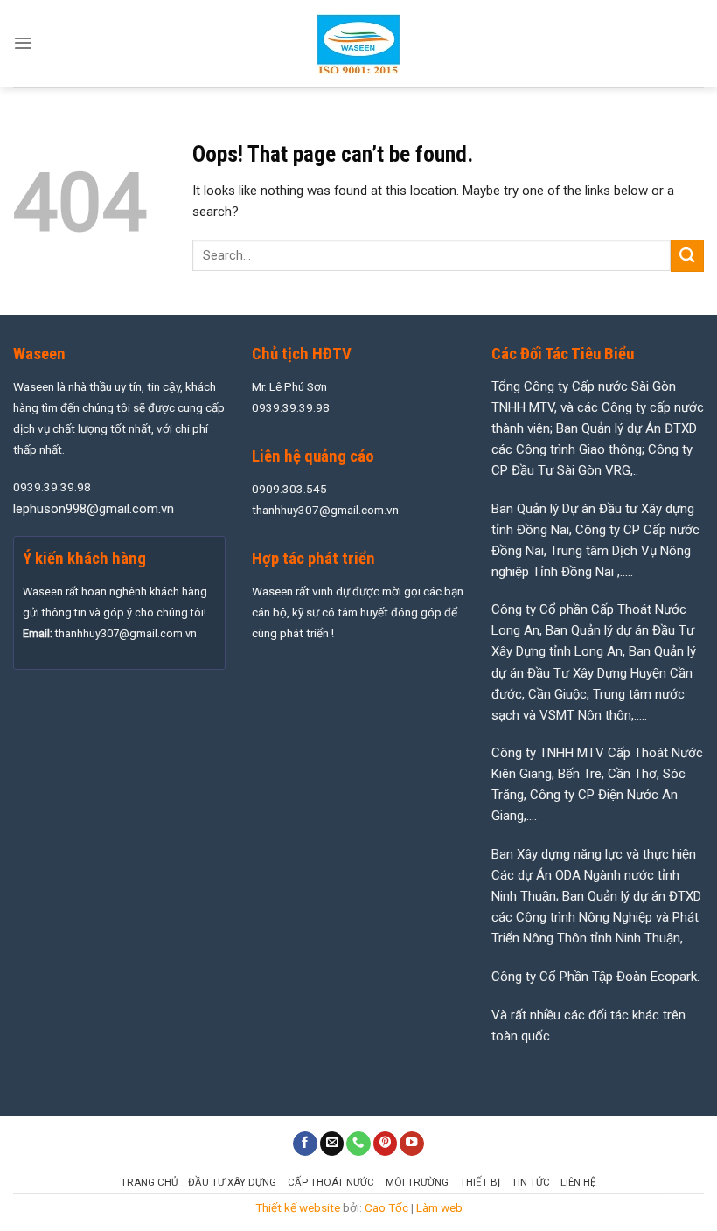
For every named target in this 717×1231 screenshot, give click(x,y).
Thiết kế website (297, 1207)
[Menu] (23, 43)
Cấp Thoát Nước (331, 1182)
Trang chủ (149, 1182)
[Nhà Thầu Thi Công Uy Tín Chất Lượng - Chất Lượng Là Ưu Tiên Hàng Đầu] (358, 44)
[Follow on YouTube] (412, 1144)
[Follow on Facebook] (305, 1144)
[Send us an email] (332, 1144)
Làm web (439, 1207)
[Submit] (687, 256)
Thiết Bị (480, 1182)
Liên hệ (578, 1182)
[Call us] (358, 1144)
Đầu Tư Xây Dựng (232, 1182)
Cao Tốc (386, 1207)
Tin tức (531, 1182)
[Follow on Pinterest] (385, 1144)
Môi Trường (417, 1182)
